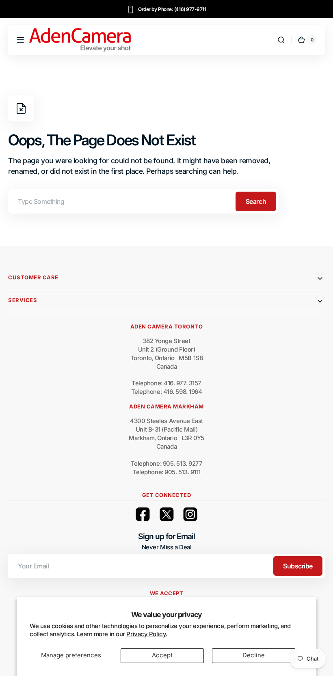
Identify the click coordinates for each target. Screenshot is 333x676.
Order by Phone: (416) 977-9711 (172, 9)
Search (256, 201)
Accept (162, 655)
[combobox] (143, 201)
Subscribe (298, 566)
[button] (20, 40)
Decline (253, 655)
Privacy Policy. (146, 634)
